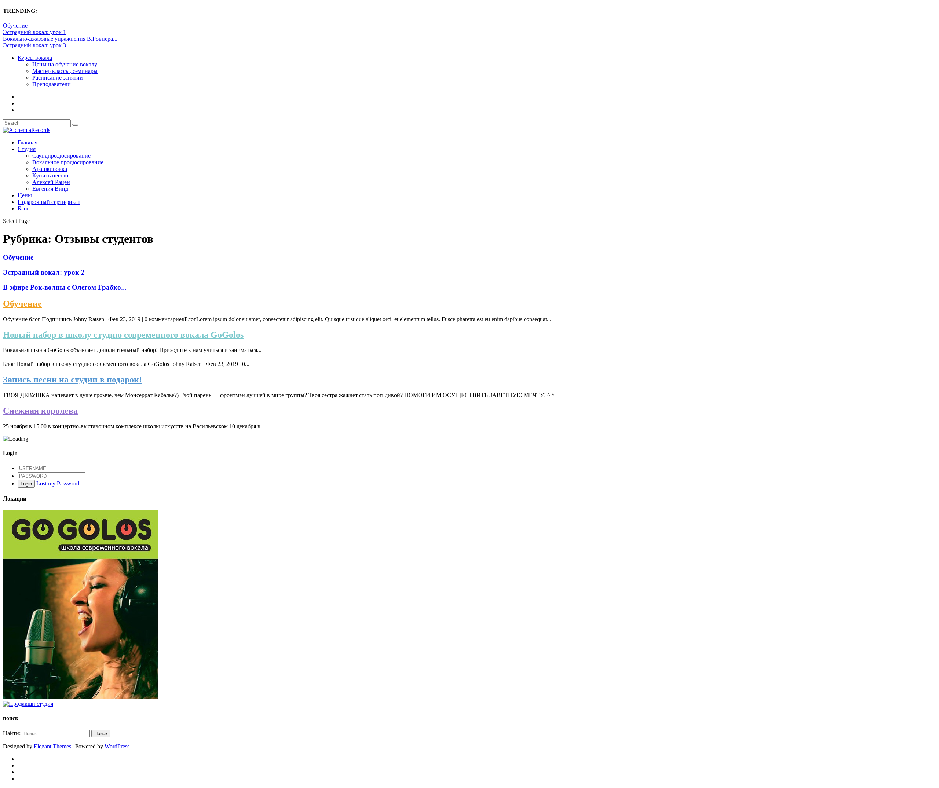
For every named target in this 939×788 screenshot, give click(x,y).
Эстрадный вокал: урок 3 (34, 45)
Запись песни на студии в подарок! (72, 379)
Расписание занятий (57, 77)
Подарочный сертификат (49, 202)
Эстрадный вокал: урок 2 (44, 272)
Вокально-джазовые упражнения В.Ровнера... (60, 39)
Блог (23, 208)
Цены (25, 195)
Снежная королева (40, 410)
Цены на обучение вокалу (64, 64)
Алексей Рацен (51, 182)
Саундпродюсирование (61, 156)
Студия (27, 149)
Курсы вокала (35, 58)
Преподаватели (51, 84)
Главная (27, 142)
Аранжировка (49, 169)
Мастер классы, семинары (65, 71)
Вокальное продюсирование (67, 162)
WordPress (117, 746)
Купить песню (50, 175)
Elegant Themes (52, 746)
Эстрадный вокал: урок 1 (34, 32)
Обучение (15, 25)
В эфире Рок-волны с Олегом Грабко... (65, 287)
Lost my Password (57, 483)
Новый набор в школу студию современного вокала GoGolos (123, 335)
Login (26, 484)
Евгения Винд (50, 189)
